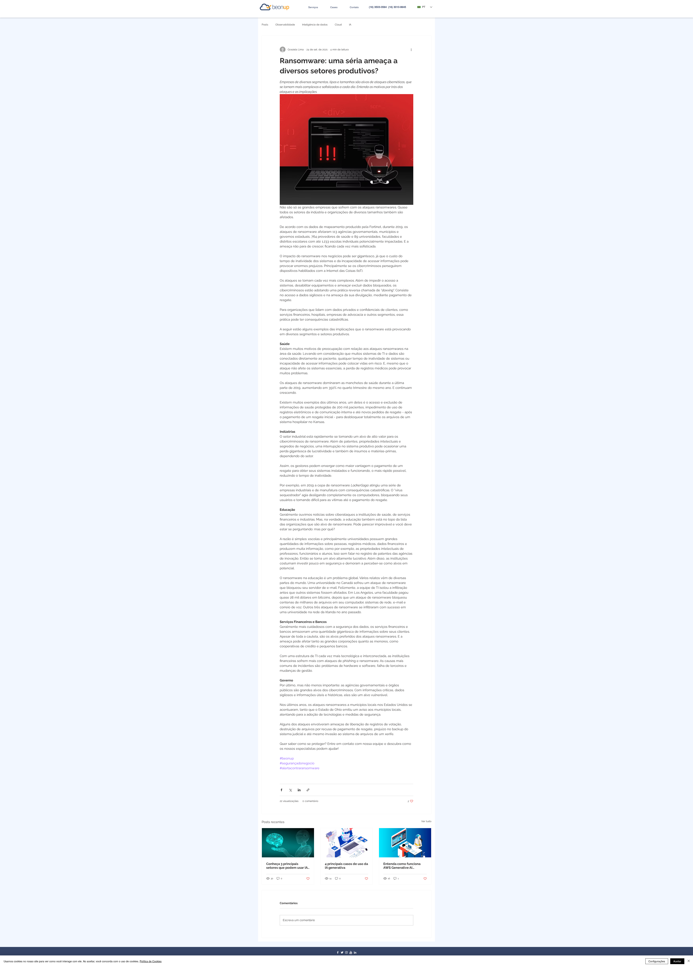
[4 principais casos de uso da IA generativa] (347, 842)
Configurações (656, 961)
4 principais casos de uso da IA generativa (346, 865)
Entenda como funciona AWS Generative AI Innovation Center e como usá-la (403, 865)
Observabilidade (285, 24)
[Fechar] (689, 961)
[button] (309, 7)
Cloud (338, 24)
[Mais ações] (411, 49)
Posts (265, 24)
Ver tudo (426, 821)
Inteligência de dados (315, 24)
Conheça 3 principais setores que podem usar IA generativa (287, 865)
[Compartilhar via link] (308, 790)
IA (350, 24)
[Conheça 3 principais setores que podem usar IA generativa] (288, 842)
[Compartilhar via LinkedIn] (299, 790)
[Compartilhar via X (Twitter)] (290, 790)
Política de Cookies (151, 961)
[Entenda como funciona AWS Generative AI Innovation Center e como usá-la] (405, 842)
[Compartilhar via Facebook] (281, 790)
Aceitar (677, 961)
